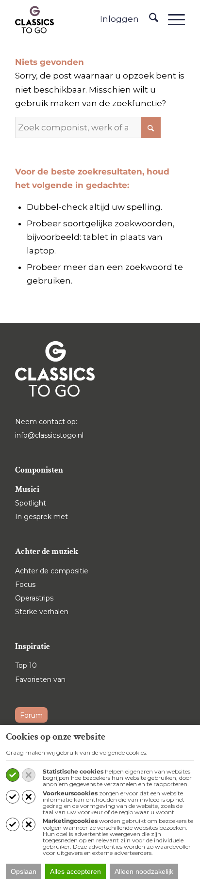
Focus (25, 584)
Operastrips (34, 598)
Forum (31, 715)
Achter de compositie (51, 571)
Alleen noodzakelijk (144, 871)
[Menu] (171, 19)
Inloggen (119, 19)
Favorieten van (40, 679)
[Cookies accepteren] (12, 775)
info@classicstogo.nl (49, 435)
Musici (27, 489)
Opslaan (23, 871)
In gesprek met (41, 516)
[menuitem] (148, 19)
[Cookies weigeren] (28, 775)
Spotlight (30, 503)
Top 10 (26, 665)
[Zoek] (148, 19)
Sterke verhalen (41, 611)
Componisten (39, 470)
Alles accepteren (75, 871)
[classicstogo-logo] (34, 19)
